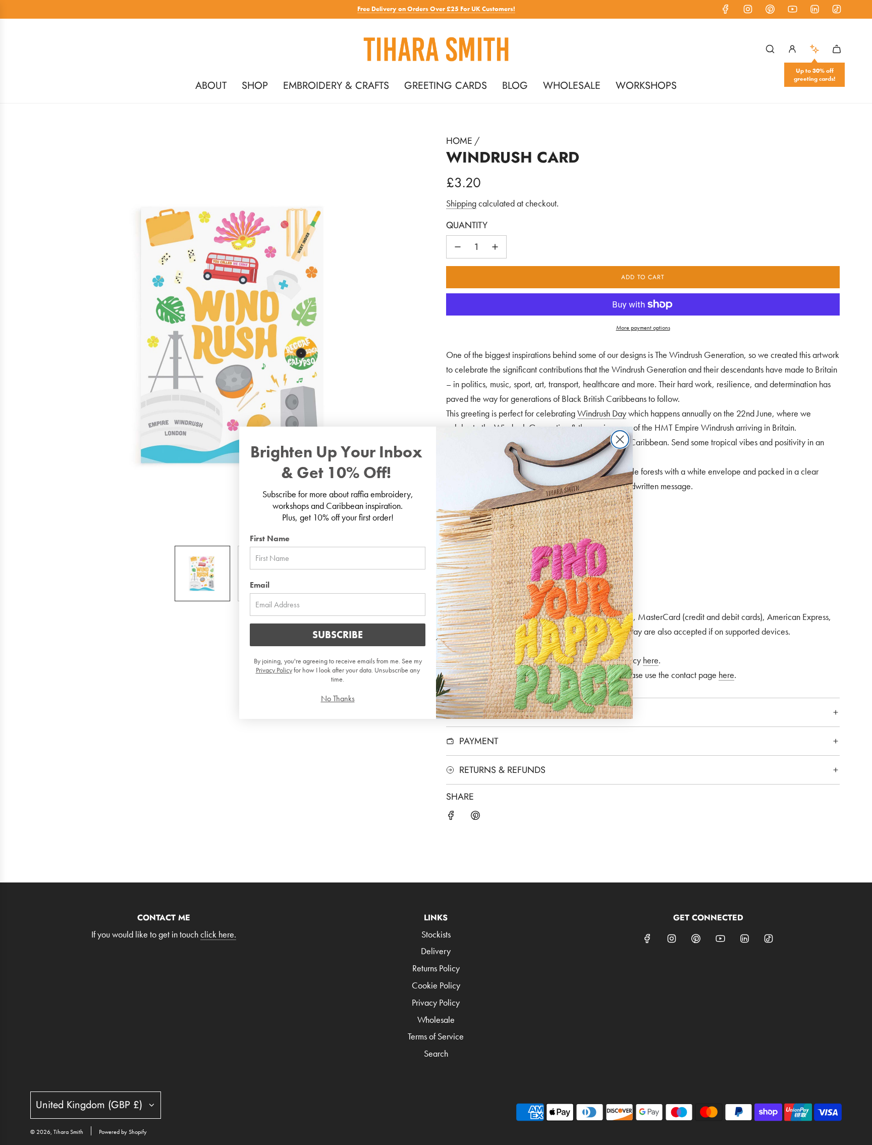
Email (259, 585)
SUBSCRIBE (337, 634)
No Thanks (338, 698)
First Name (270, 538)
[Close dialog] (620, 439)
